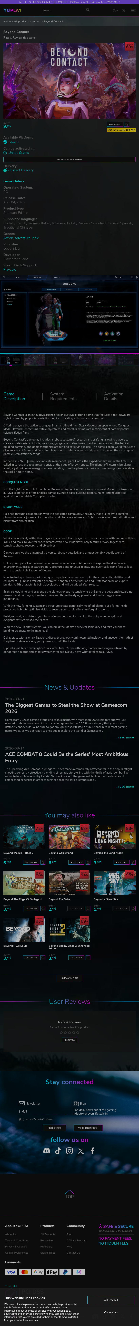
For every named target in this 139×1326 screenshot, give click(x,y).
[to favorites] (126, 124)
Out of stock (76, 909)
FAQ (69, 1246)
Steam (14, 142)
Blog (69, 1234)
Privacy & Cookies (16, 1246)
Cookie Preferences (16, 1252)
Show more (69, 978)
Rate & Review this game (19, 37)
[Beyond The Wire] (70, 883)
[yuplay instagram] (69, 1150)
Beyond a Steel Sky (106, 899)
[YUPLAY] (12, 10)
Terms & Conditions (43, 1119)
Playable (9, 269)
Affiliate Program (77, 1240)
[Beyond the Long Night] (115, 837)
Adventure (22, 238)
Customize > (111, 1312)
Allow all (111, 1300)
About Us (11, 1234)
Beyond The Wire (60, 899)
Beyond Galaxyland (61, 853)
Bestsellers (47, 1240)
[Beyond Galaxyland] (70, 837)
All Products (47, 1234)
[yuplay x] (81, 1150)
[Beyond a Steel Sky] (115, 883)
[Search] (88, 9)
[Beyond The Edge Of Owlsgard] (24, 883)
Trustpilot (11, 1286)
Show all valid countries (69, 159)
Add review (69, 1040)
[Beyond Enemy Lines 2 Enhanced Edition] (70, 930)
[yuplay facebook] (92, 1150)
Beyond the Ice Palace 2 (18, 853)
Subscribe (55, 1128)
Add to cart (115, 124)
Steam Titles (47, 1252)
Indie (35, 238)
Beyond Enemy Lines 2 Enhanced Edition (69, 947)
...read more (125, 737)
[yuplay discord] (46, 1150)
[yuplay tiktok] (58, 1150)
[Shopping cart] (123, 10)
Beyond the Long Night (108, 853)
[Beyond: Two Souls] (24, 930)
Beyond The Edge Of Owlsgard (22, 899)
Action (36, 21)
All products (21, 21)
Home (7, 21)
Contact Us (73, 1252)
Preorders (46, 1246)
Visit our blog (88, 1128)
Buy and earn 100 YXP (121, 130)
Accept (39, 1119)
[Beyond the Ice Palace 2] (24, 837)
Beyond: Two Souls (15, 946)
